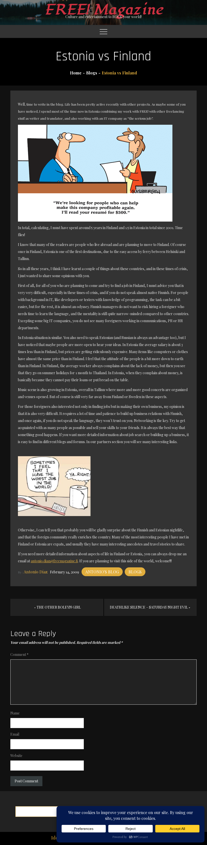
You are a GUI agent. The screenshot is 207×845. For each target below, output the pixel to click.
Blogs (135, 571)
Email (14, 734)
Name (15, 713)
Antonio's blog (102, 571)
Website (16, 755)
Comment (19, 654)
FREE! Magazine (103, 10)
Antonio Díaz (35, 571)
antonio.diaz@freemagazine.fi (54, 561)
